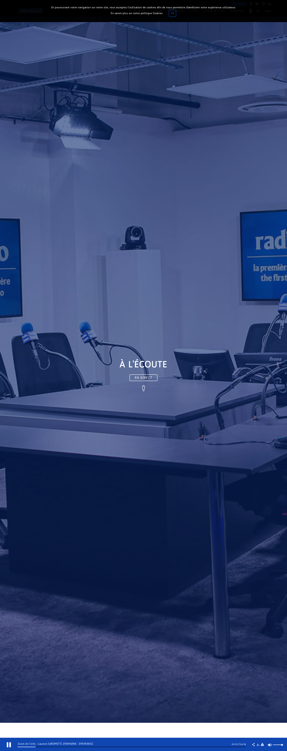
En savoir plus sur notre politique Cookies (137, 13)
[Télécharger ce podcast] (258, 745)
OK (172, 13)
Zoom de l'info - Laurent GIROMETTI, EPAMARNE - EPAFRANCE (55, 743)
